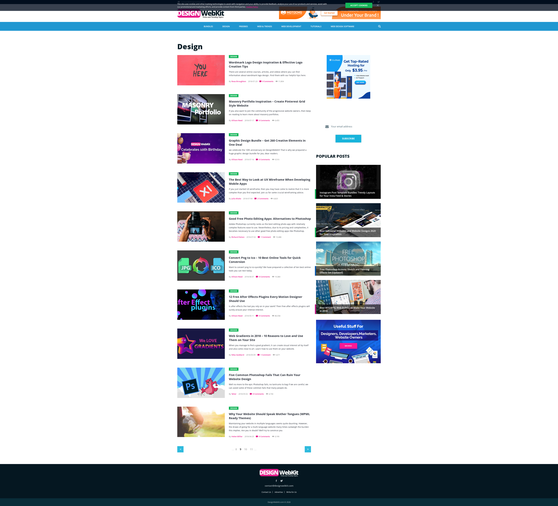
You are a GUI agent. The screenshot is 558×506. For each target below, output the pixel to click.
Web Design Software (342, 26)
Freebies (243, 26)
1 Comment (266, 237)
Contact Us (266, 492)
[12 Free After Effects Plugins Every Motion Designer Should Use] (201, 304)
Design (226, 26)
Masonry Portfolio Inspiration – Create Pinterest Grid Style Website (267, 103)
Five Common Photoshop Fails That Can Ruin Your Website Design (264, 377)
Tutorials (316, 26)
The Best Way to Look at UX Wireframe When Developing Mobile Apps (269, 182)
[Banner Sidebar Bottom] (348, 342)
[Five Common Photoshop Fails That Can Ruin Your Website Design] (201, 383)
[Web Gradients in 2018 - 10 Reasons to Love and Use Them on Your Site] (201, 344)
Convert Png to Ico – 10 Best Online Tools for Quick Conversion (265, 260)
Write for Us (291, 492)
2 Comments (262, 198)
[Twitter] (281, 481)
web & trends (264, 26)
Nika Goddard (237, 355)
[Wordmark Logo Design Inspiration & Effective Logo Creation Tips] (201, 70)
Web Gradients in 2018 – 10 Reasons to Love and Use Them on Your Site (266, 338)
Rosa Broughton (238, 81)
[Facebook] (276, 481)
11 (251, 449)
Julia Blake (236, 198)
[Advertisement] (348, 388)
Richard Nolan (237, 237)
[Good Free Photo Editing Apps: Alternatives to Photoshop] (201, 226)
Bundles (208, 26)
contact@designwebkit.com (279, 485)
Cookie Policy (252, 7)
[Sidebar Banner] (348, 77)
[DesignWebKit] (200, 13)
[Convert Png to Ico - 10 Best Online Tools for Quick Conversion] (201, 265)
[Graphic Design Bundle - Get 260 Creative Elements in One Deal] (201, 148)
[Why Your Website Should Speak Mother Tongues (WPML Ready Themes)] (201, 422)
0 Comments (267, 81)
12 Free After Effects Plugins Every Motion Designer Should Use (265, 299)
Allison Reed (237, 120)
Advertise (279, 492)
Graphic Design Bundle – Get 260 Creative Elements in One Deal (267, 143)
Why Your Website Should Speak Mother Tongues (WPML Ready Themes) (269, 416)
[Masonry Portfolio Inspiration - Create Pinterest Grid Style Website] (201, 109)
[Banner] (330, 13)
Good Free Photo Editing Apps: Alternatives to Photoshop (270, 219)
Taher (233, 394)
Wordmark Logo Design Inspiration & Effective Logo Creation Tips (265, 64)
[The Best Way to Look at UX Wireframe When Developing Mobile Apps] (201, 187)
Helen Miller (237, 436)
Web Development (291, 26)
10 (245, 449)
